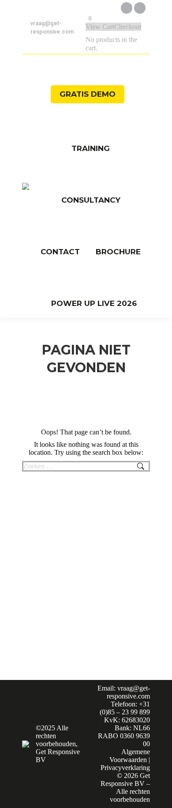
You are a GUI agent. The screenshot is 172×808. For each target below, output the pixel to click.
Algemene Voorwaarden (129, 755)
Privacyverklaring (125, 767)
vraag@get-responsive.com (52, 27)
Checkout (127, 26)
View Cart (100, 26)
